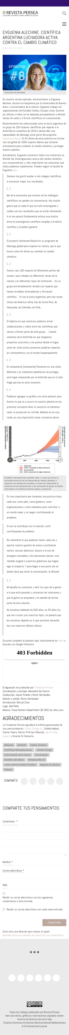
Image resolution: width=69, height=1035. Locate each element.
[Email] (56, 977)
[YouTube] (20, 977)
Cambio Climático (38, 745)
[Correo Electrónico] (59, 781)
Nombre (8, 862)
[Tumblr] (50, 781)
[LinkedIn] (47, 977)
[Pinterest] (41, 781)
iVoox (61, 640)
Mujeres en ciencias (50, 764)
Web (5, 885)
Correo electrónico (13, 870)
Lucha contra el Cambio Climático (20, 764)
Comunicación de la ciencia (17, 754)
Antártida (22, 745)
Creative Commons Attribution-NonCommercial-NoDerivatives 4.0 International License (34, 1024)
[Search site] (64, 13)
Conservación (41, 754)
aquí (15, 170)
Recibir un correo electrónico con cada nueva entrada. (35, 909)
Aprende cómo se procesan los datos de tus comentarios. (33, 935)
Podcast (8, 769)
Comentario (10, 821)
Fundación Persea (43, 687)
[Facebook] (24, 781)
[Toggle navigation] (64, 24)
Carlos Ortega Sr (33, 728)
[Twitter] (33, 781)
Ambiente (8, 745)
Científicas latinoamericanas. (18, 749)
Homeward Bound (12, 138)
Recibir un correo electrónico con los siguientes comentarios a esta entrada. (28, 899)
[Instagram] (29, 977)
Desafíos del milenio (14, 759)
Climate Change (44, 749)
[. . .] (34, 953)
